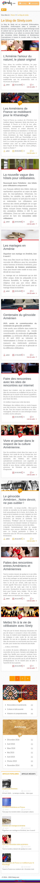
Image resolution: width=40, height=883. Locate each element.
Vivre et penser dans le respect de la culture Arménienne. (18, 444)
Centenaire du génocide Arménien (19, 316)
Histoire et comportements (17, 713)
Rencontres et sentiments (16, 705)
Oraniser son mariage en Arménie (13, 826)
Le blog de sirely (22, 15)
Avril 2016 (11, 744)
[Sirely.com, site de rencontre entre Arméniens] (9, 3)
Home (13, 15)
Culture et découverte (15, 709)
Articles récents (29, 774)
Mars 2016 (11, 748)
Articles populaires (10, 774)
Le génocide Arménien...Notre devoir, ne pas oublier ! (19, 500)
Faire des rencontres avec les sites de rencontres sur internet (18, 382)
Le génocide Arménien (9, 789)
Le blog (23, 3)
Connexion (4, 9)
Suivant (27, 678)
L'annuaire (34, 3)
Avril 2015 (11, 757)
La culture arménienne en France (13, 807)
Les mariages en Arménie (14, 247)
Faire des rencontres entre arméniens (15, 844)
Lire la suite (31, 87)
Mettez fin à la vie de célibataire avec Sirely (18, 624)
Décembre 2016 (13, 740)
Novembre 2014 (13, 765)
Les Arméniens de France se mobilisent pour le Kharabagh (17, 112)
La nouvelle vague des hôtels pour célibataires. (19, 176)
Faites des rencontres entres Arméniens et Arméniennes (17, 566)
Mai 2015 (10, 752)
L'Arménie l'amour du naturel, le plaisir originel (19, 58)
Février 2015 (12, 761)
